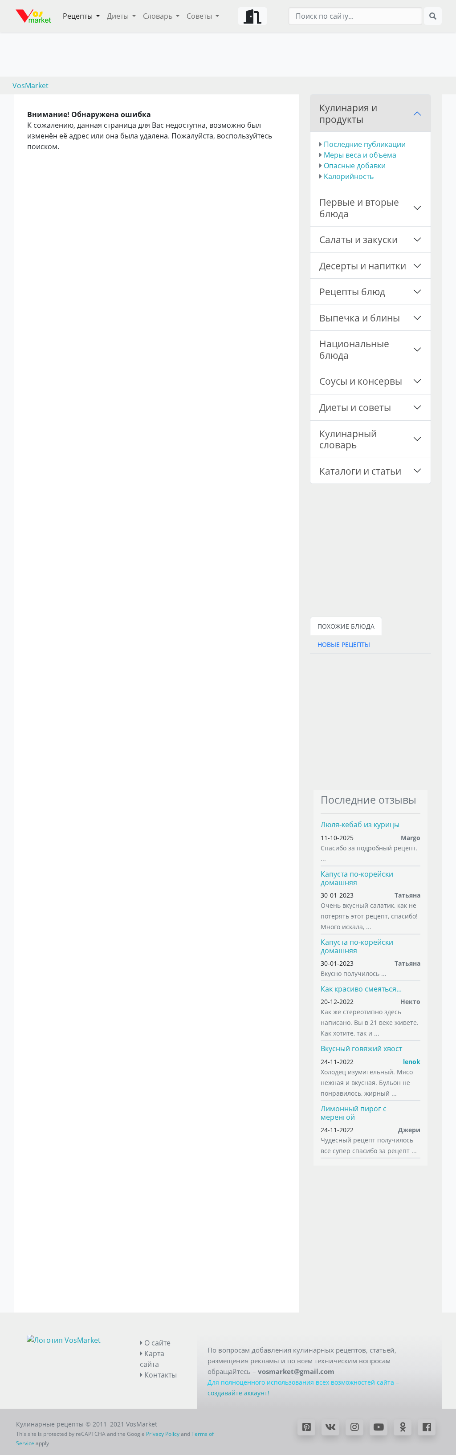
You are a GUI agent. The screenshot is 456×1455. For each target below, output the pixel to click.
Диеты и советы (355, 407)
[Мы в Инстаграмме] (354, 1427)
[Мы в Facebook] (427, 1427)
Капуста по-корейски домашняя (357, 878)
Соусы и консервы (360, 380)
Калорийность (349, 176)
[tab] (346, 626)
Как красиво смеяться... (361, 989)
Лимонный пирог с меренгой (354, 1113)
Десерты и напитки (362, 265)
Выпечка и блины (359, 317)
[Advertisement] (370, 720)
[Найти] (433, 16)
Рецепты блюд (352, 291)
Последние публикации (365, 144)
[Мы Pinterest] (306, 1427)
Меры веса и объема (360, 155)
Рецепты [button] (78, 16)
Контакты (159, 1375)
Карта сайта (152, 1359)
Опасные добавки (355, 166)
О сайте (156, 1343)
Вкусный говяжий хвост (361, 1048)
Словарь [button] (158, 16)
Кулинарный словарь (348, 439)
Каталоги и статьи (360, 470)
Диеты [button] (118, 16)
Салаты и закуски (358, 239)
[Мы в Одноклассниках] (402, 1427)
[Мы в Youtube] (378, 1427)
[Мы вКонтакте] (330, 1427)
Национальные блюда (354, 349)
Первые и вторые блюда (359, 207)
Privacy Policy (162, 1434)
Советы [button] (200, 16)
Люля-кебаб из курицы (360, 824)
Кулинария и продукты (348, 113)
